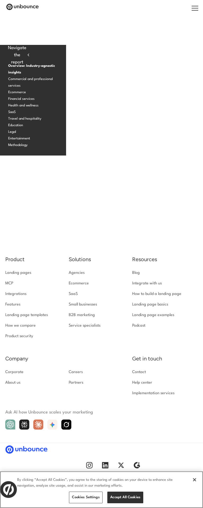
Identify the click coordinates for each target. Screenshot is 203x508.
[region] (101, 489)
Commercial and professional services (30, 82)
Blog (136, 273)
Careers (76, 372)
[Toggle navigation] (194, 8)
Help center (142, 383)
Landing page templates (26, 315)
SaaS (12, 112)
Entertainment (19, 138)
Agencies (77, 273)
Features (12, 305)
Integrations (15, 294)
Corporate (14, 372)
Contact (139, 372)
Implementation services (153, 393)
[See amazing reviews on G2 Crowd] (137, 467)
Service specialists (84, 326)
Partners (76, 383)
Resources (144, 259)
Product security (19, 336)
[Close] (194, 480)
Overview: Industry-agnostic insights (31, 69)
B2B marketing (82, 315)
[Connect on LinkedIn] (105, 467)
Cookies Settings (85, 497)
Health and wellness (23, 105)
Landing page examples (153, 315)
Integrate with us (147, 283)
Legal (12, 132)
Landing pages (18, 273)
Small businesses (83, 305)
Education (15, 125)
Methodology (17, 145)
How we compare (20, 326)
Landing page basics (150, 305)
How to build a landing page (156, 294)
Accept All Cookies (125, 497)
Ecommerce (17, 92)
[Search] (189, 8)
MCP (9, 283)
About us (12, 383)
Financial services (21, 99)
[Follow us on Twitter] (121, 467)
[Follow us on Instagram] (89, 467)
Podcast (138, 326)
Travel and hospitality (24, 118)
